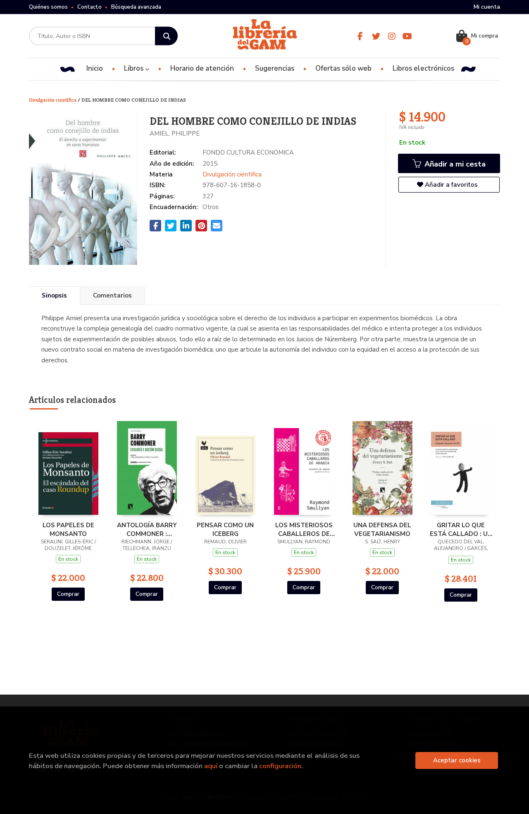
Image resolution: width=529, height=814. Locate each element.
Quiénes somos (48, 7)
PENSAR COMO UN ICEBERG (225, 529)
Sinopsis (54, 295)
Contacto (89, 7)
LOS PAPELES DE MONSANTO (68, 529)
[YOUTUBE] (407, 36)
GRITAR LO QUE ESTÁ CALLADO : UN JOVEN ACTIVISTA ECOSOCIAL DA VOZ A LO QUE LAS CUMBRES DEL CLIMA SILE (461, 529)
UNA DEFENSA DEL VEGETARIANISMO (382, 529)
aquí (210, 766)
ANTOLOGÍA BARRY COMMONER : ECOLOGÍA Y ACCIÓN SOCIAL (147, 529)
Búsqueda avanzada (136, 7)
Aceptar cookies (457, 760)
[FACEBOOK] (360, 36)
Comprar (68, 594)
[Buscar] (166, 36)
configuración (280, 766)
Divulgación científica (53, 99)
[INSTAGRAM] (391, 36)
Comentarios (112, 295)
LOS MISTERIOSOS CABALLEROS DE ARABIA (304, 529)
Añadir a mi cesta (454, 164)
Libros (134, 68)
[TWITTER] (376, 36)
